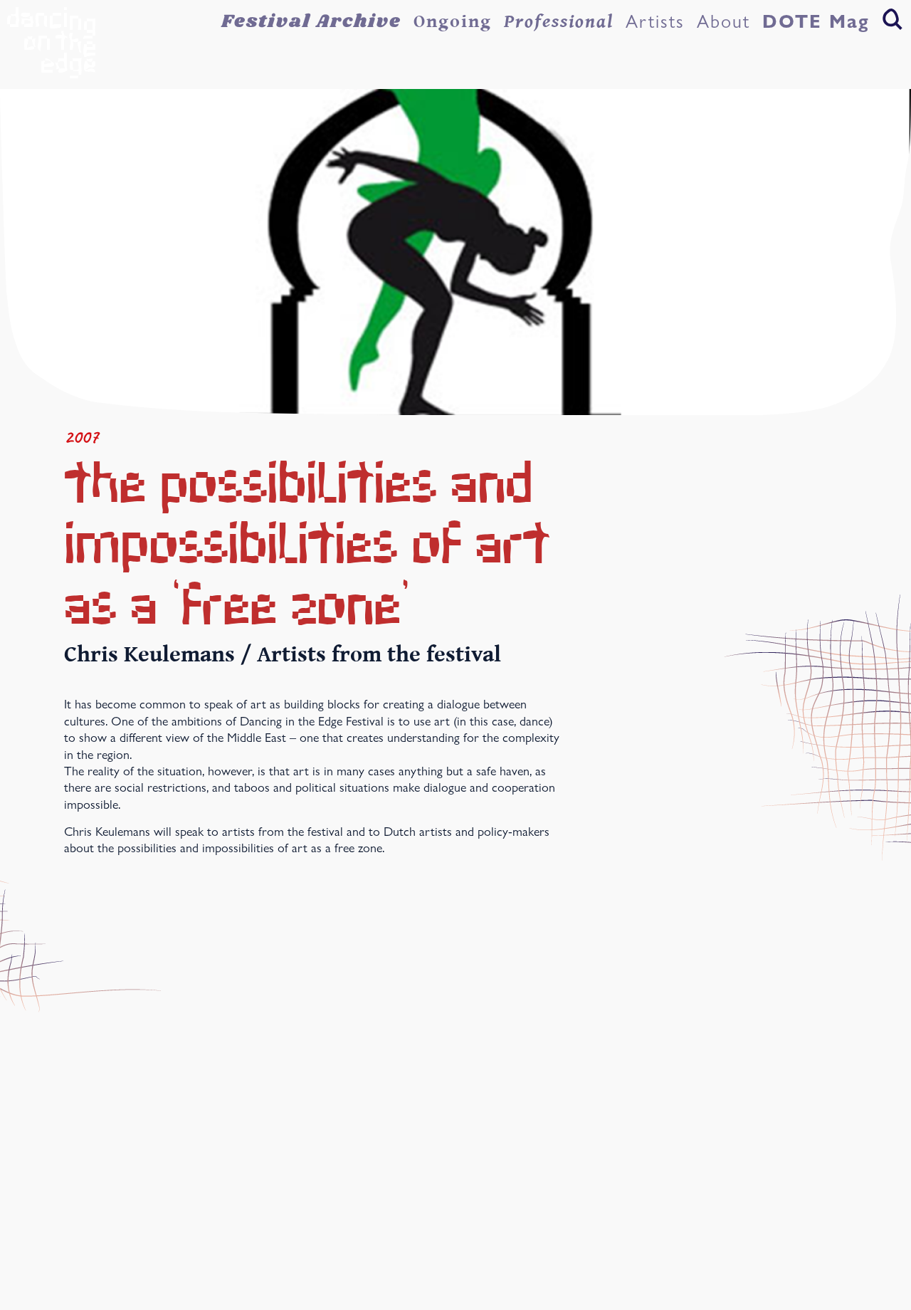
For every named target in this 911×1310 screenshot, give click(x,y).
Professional (559, 21)
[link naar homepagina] (51, 42)
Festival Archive (311, 21)
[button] (892, 19)
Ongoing (453, 21)
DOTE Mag (816, 21)
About (723, 21)
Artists (655, 21)
